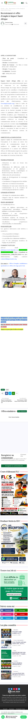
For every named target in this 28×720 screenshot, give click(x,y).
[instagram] (17, 689)
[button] (22, 3)
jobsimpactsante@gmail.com (9, 250)
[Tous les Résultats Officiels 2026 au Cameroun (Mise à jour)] (6, 664)
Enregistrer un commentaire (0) (14, 466)
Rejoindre (23, 717)
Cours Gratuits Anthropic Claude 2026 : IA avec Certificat (19, 642)
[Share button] (16, 393)
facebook (8, 610)
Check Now (10, 713)
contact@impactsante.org (9, 259)
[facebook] (9, 689)
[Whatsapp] (13, 393)
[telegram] (19, 689)
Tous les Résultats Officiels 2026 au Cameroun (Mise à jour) (18, 663)
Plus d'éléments (22, 411)
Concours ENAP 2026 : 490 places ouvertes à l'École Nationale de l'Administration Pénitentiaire (18, 674)
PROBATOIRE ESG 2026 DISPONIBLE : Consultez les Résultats (19, 653)
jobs (7, 8)
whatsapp (22, 610)
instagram (8, 614)
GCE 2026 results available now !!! (17, 632)
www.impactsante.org (7, 103)
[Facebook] (6, 393)
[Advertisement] (14, 40)
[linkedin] (12, 689)
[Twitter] (10, 393)
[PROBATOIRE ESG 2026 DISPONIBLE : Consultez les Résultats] (6, 654)
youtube (22, 614)
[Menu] (2, 3)
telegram (8, 618)
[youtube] (14, 689)
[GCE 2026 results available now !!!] (6, 633)
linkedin (22, 618)
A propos (11, 709)
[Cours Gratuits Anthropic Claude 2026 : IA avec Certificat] (6, 643)
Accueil (2, 8)
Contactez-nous (20, 709)
